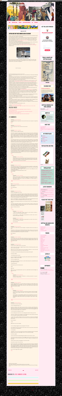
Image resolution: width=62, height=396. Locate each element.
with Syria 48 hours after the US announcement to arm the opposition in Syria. (26, 81)
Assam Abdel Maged (33, 44)
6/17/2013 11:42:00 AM (19, 211)
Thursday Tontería (44, 140)
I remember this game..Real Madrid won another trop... (47, 195)
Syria (29, 105)
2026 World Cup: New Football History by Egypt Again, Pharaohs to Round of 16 (20, 109)
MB (26, 105)
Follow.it (43, 138)
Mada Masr (42, 229)
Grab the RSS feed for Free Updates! (47, 32)
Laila (41, 130)
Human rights (23, 105)
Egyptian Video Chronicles (26, 22)
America (13, 105)
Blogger (33, 390)
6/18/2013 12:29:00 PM (17, 282)
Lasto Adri (41, 246)
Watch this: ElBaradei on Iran (13, 110)
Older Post (36, 370)
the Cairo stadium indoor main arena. (23, 40)
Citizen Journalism (17, 105)
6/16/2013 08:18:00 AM (17, 125)
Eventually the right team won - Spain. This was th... (46, 191)
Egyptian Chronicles (17, 5)
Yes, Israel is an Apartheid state (45, 88)
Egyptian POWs (42, 127)
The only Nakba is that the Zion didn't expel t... (46, 196)
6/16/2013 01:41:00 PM (17, 191)
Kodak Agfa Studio (14, 22)
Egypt (20, 105)
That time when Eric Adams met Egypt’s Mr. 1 (15, 112)
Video (34, 105)
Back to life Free (42, 237)
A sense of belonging (43, 235)
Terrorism (32, 105)
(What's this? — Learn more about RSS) (47, 33)
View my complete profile (44, 121)
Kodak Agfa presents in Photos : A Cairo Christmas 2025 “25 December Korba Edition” (20, 111)
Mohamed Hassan (26, 44)
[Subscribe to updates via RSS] (47, 30)
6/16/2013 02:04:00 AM (17, 119)
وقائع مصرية (43, 141)
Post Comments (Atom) (20, 374)
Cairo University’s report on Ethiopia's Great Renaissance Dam (47, 174)
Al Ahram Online (42, 228)
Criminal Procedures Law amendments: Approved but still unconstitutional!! (19, 113)
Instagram (36, 22)
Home (9, 22)
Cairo (34, 85)
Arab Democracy (42, 236)
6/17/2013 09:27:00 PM (17, 244)
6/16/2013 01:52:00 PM (17, 226)
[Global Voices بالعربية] (47, 261)
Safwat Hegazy (21, 44)
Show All (52, 142)
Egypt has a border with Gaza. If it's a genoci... (46, 192)
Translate (47, 109)
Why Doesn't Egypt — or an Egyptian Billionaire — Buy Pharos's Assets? (46, 183)
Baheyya (41, 238)
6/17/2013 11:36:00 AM (19, 156)
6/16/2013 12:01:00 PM (17, 165)
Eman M (41, 243)
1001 (32, 22)
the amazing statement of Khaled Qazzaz (26, 89)
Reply (11, 122)
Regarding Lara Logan (44, 180)
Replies (13, 155)
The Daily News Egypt (43, 230)
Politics (28, 105)
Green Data (42, 244)
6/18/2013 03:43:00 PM (17, 302)
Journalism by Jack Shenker (44, 245)
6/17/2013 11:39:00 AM (19, 175)
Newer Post (10, 370)
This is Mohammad (43, 126)
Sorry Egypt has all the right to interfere (46, 172)
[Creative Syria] (42, 220)
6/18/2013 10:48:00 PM (19, 290)
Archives (20, 22)
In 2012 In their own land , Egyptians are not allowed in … (47, 179)
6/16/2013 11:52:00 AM (17, 130)
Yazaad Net (42, 251)
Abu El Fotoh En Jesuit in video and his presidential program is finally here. (46, 176)
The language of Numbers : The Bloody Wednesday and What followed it (46, 170)
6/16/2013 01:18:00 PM (16, 183)
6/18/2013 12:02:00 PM (19, 218)
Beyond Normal (42, 239)
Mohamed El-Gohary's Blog (44, 247)
